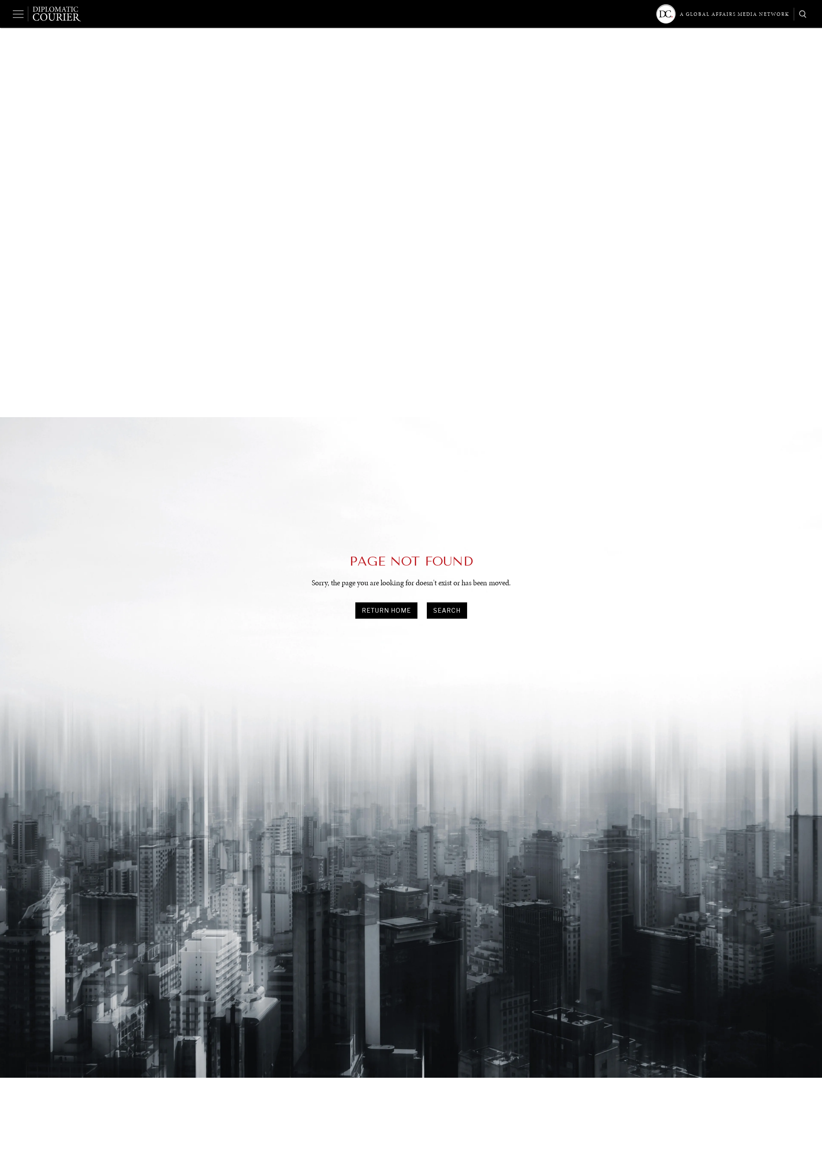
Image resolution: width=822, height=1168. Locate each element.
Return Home (386, 610)
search (447, 610)
